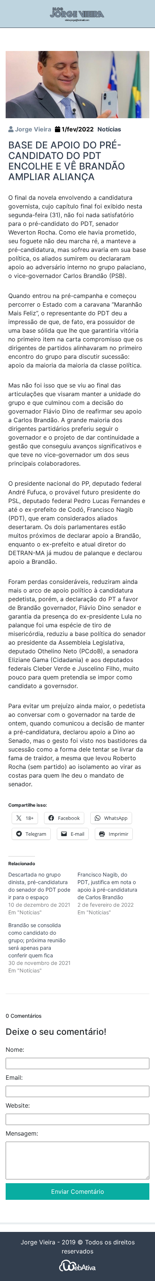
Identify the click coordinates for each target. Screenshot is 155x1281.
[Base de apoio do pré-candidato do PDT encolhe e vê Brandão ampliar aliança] (77, 84)
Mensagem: (22, 1133)
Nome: (15, 1049)
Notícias (109, 129)
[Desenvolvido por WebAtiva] (77, 1265)
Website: (18, 1105)
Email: (14, 1077)
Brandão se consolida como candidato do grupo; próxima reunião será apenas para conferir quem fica (36, 940)
